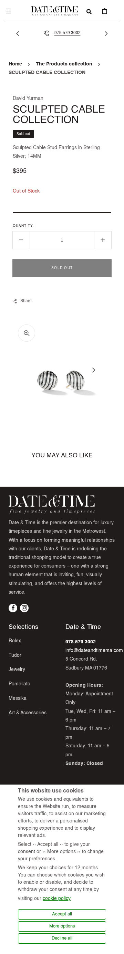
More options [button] (62, 926)
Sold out (62, 268)
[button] (8, 11)
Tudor (15, 655)
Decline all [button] (62, 938)
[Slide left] (18, 33)
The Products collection (64, 64)
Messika (18, 698)
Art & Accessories (27, 713)
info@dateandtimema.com (94, 650)
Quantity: (23, 226)
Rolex (15, 641)
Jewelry (17, 669)
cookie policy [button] (57, 898)
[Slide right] (106, 33)
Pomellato (19, 684)
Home (15, 64)
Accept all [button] (62, 914)
